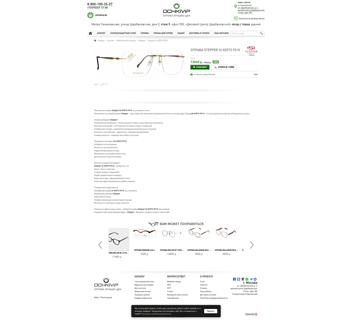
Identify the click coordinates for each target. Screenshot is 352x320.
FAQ (169, 285)
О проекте (206, 277)
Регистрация (106, 297)
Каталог (101, 33)
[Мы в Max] (255, 279)
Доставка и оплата (199, 33)
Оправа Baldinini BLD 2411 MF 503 (208, 250)
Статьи (170, 291)
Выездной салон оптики (177, 294)
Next (252, 245)
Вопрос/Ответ (176, 277)
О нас (202, 281)
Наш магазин (221, 33)
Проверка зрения (142, 294)
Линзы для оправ (163, 33)
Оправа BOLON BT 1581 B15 (231, 250)
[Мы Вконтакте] (238, 279)
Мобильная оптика (142, 291)
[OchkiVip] (176, 7)
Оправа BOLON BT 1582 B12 (149, 250)
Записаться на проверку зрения (251, 18)
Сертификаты (173, 298)
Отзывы (203, 288)
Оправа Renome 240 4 (121, 250)
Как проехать (205, 291)
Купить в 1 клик (226, 67)
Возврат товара (174, 281)
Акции (181, 33)
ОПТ (169, 288)
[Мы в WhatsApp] (246, 279)
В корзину (201, 67)
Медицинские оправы (143, 285)
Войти (96, 297)
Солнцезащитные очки (123, 33)
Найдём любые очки (143, 298)
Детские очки (140, 288)
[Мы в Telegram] (251, 279)
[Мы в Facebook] (234, 279)
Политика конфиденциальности (214, 298)
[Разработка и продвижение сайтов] (251, 314)
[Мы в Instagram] (242, 279)
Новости (203, 285)
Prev (100, 245)
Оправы (145, 33)
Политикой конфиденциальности (156, 314)
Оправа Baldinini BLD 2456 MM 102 (180, 250)
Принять (211, 311)
